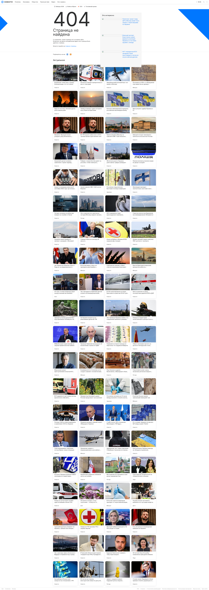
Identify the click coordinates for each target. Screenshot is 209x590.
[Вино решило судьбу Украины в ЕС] (143, 103)
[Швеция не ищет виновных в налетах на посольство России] (143, 129)
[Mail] (2, 2)
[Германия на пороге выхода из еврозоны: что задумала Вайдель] (117, 338)
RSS (138, 588)
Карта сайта (205, 588)
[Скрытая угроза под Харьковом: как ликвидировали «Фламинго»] (143, 207)
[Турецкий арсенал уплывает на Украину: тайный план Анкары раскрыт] (65, 521)
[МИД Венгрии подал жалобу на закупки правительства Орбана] (65, 338)
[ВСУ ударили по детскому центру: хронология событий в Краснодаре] (65, 390)
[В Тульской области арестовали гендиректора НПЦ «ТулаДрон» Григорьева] (91, 547)
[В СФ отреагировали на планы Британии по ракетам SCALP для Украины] (117, 286)
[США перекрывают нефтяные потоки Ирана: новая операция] (65, 443)
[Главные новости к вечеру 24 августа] (91, 234)
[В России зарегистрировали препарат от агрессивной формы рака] (117, 495)
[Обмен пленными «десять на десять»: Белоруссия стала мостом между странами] (143, 338)
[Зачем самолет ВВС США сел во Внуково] (91, 181)
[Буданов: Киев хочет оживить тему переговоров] (117, 547)
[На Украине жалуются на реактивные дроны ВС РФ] (91, 312)
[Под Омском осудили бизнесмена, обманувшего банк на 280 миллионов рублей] (117, 364)
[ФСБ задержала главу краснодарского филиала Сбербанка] (117, 207)
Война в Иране (71, 6)
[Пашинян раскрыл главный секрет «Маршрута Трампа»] (91, 416)
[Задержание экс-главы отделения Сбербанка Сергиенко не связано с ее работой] (117, 443)
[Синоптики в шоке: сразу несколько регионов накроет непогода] (143, 364)
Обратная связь (196, 588)
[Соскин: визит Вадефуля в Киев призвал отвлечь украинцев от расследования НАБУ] (143, 573)
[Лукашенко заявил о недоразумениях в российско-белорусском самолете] (91, 443)
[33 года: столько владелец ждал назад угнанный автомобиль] (65, 286)
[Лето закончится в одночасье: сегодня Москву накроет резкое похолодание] (91, 207)
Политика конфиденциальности (169, 588)
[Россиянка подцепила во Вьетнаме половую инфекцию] (117, 181)
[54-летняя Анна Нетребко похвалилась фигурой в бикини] (143, 547)
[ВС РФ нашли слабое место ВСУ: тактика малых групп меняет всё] (91, 129)
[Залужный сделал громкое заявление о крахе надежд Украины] (65, 155)
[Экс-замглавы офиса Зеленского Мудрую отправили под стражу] (65, 547)
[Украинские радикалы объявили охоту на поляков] (91, 469)
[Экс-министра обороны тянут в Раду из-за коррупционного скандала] (65, 260)
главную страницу (70, 46)
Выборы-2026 (60, 6)
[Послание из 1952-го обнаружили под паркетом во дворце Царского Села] (143, 77)
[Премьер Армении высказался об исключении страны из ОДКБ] (91, 338)
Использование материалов (184, 588)
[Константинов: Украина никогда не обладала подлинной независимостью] (143, 443)
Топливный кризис (91, 6)
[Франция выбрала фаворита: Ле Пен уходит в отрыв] (117, 521)
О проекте (143, 588)
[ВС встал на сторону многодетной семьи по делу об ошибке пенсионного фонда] (91, 573)
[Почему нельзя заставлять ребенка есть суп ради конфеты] (143, 495)
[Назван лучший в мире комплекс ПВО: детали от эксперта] (143, 234)
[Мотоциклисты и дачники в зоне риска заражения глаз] (117, 469)
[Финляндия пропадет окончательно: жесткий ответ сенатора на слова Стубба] (143, 181)
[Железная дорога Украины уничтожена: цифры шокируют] (117, 155)
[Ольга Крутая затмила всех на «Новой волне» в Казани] (143, 469)
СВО (81, 6)
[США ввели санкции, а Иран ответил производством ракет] (117, 260)
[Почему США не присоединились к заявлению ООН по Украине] (65, 416)
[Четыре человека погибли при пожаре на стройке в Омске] (65, 207)
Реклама (14, 588)
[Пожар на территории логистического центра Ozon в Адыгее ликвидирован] (143, 312)
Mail (3, 588)
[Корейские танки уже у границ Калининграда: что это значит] (65, 77)
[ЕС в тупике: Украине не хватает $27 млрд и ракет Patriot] (143, 416)
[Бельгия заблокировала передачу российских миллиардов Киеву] (117, 103)
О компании (7, 588)
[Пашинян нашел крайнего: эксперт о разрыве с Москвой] (65, 234)
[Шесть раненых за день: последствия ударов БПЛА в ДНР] (143, 286)
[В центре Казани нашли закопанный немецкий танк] (143, 390)
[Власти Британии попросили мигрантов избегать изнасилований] (143, 260)
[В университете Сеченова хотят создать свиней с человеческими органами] (91, 364)
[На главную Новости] (8, 2)
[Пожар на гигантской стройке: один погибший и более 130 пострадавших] (65, 495)
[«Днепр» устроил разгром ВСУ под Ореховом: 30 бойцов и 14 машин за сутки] (65, 312)
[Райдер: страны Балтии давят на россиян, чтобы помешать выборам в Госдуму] (91, 155)
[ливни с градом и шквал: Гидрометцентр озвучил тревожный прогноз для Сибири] (117, 573)
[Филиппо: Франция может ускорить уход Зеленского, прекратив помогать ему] (65, 129)
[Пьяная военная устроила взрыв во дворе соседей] (143, 155)
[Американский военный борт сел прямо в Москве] (117, 77)
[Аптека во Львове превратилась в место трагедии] (91, 77)
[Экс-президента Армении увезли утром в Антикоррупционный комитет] (91, 286)
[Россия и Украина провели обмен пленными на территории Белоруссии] (65, 469)
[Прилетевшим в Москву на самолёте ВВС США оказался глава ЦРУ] (117, 129)
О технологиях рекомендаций (154, 588)
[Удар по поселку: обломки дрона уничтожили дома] (65, 103)
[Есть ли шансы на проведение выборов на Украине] (143, 521)
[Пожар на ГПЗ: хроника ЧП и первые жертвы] (91, 521)
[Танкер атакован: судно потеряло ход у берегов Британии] (91, 103)
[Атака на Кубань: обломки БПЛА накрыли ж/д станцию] (117, 234)
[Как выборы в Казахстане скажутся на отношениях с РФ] (65, 573)
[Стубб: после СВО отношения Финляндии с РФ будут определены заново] (117, 416)
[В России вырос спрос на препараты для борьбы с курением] (91, 260)
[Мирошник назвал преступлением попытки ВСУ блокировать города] (65, 364)
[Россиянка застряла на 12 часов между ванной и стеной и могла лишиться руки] (117, 390)
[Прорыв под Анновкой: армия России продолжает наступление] (91, 390)
